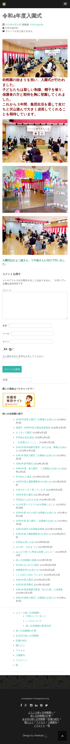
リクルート (21, 660)
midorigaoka (36, 24)
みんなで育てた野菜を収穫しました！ (35, 552)
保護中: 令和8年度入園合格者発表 (33, 427)
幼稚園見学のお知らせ (27, 570)
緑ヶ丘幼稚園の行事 (26, 630)
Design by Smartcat (33, 735)
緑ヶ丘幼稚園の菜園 (26, 560)
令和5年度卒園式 (24, 463)
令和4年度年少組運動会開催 (30, 529)
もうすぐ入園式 (24, 432)
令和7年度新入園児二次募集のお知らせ (36, 455)
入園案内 (20, 655)
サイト (5, 341)
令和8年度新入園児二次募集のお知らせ (36, 419)
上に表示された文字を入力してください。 (24, 356)
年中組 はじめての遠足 (27, 565)
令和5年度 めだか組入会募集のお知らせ (36, 512)
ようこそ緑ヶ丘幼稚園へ (28, 612)
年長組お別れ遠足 (25, 437)
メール (6, 333)
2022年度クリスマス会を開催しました (35, 504)
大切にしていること (36, 616)
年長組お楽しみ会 (25, 542)
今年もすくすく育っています (30, 489)
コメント (7, 290)
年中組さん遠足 (24, 476)
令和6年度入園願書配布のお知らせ (33, 481)
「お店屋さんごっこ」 (27, 442)
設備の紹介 (21, 640)
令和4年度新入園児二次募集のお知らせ (36, 597)
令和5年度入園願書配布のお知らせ (33, 534)
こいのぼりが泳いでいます (29, 574)
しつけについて (34, 621)
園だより (20, 645)
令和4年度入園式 (24, 579)
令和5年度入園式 (24, 494)
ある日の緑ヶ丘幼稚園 (27, 635)
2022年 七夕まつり (26, 547)
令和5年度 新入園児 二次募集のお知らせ (36, 520)
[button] (17, 665)
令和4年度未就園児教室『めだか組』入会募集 (39, 589)
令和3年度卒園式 (24, 584)
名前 (5, 325)
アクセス (20, 650)
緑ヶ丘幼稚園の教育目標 (38, 625)
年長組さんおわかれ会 (27, 499)
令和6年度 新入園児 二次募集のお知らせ (38, 468)
